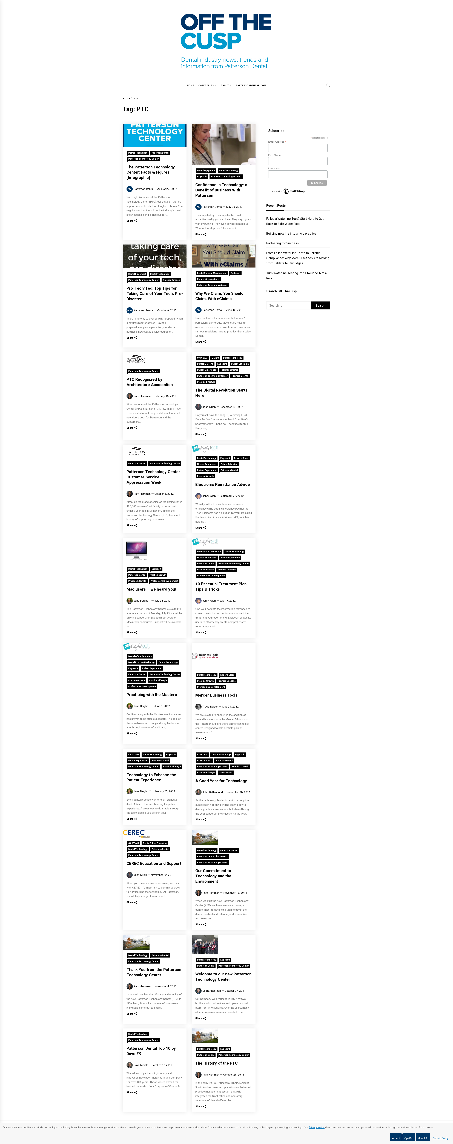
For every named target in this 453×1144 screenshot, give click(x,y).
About (225, 85)
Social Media (225, 772)
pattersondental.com (251, 85)
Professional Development (164, 581)
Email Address (277, 141)
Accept (396, 1138)
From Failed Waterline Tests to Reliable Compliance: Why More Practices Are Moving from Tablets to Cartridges (297, 258)
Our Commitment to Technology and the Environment (213, 876)
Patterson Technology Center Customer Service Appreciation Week (153, 477)
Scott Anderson (211, 990)
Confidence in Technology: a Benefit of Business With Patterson (221, 190)
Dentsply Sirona (205, 364)
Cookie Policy (440, 1138)
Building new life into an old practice (291, 233)
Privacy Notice (317, 1127)
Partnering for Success (282, 243)
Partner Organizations (208, 279)
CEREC (215, 358)
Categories (206, 85)
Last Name (274, 168)
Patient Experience (206, 370)
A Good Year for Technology (221, 780)
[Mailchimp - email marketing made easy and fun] (287, 194)
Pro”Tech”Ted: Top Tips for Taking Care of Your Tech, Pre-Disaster (155, 293)
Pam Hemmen (142, 396)
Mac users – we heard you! (151, 589)
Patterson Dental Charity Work (212, 856)
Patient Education (240, 364)
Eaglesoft (202, 176)
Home (190, 85)
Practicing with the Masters (152, 694)
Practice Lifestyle (206, 382)
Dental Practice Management (211, 273)
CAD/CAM (202, 358)
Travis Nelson (210, 706)
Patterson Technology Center (143, 159)
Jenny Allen (209, 496)
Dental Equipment (206, 170)
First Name (274, 155)
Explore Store (241, 458)
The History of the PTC (216, 1063)
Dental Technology (137, 153)
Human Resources (206, 464)
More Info (423, 1138)
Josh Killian (209, 407)
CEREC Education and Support (154, 863)
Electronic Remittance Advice (222, 484)
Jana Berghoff (142, 600)
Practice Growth (240, 376)
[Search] (328, 85)
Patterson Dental (159, 153)
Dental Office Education (209, 551)
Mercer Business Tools (216, 695)
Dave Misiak (141, 1065)
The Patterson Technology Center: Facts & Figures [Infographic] (151, 172)
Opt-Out (408, 1138)
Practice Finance (171, 280)
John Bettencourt (212, 792)
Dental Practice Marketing (141, 662)
